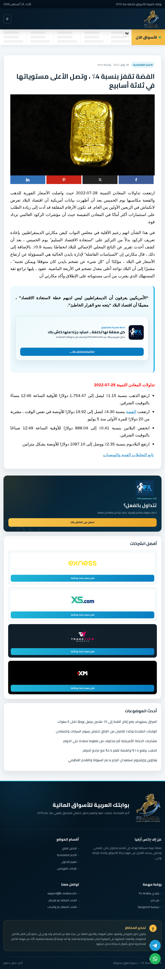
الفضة (131, 411)
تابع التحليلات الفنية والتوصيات (128, 455)
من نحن (154, 900)
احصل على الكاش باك (82, 522)
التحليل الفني (69, 848)
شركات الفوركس (67, 868)
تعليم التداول (69, 861)
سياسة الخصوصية (148, 906)
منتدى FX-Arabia (149, 893)
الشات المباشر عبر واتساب (62, 906)
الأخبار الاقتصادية (67, 854)
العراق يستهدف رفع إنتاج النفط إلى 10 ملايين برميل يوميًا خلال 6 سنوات (107, 721)
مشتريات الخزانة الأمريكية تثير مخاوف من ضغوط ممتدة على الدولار (110, 741)
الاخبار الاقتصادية (143, 64)
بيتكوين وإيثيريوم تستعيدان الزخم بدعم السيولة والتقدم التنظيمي (112, 760)
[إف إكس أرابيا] (151, 19)
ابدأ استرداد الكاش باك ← (82, 352)
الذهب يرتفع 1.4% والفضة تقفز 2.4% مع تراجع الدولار (120, 750)
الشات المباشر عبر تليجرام (63, 900)
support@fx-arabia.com (62, 893)
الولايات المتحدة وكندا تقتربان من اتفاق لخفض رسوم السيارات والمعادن (106, 731)
